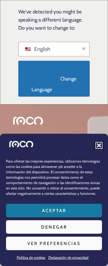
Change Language (55, 84)
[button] (99, 145)
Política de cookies (31, 257)
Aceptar (54, 210)
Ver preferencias (54, 243)
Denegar (54, 227)
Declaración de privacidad (68, 257)
